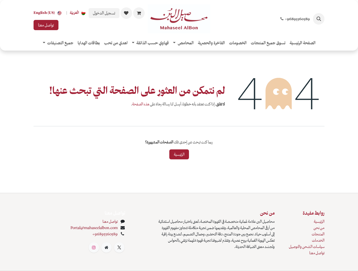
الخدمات (318, 240)
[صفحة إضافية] (106, 247)
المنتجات (318, 234)
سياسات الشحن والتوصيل (306, 246)
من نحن (318, 227)
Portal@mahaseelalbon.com (94, 227)
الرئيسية (179, 154)
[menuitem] (79, 13)
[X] (119, 247)
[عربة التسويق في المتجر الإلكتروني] (139, 13)
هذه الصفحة (140, 104)
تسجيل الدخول (104, 12)
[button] (318, 19)
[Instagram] (94, 247)
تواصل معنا (46, 25)
